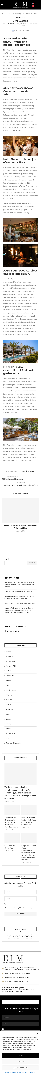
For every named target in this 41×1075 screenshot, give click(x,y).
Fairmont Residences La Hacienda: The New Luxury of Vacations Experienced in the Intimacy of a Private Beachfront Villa (19, 610)
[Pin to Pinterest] (30, 471)
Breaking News (11, 733)
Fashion (8, 671)
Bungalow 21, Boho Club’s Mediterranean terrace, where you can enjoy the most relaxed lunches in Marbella (28, 853)
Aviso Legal (33, 1072)
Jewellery (9, 700)
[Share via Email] (33, 471)
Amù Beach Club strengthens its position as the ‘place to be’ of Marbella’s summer (11, 822)
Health (8, 680)
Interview (9, 695)
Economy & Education (13, 743)
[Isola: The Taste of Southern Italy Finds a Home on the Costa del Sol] (29, 810)
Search (6, 559)
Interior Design (11, 690)
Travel (8, 714)
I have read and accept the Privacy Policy (18, 908)
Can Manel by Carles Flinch (9, 847)
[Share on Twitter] (28, 472)
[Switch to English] (33, 3)
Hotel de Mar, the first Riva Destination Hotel (19, 603)
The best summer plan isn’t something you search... (20, 526)
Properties (9, 709)
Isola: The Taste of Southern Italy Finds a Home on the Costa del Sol (28, 821)
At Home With (11, 666)
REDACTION (9, 24)
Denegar (20, 1062)
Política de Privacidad (23, 1072)
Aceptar (20, 1056)
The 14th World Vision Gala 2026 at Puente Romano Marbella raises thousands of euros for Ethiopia (20, 585)
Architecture (10, 656)
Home (4, 13)
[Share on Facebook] (26, 471)
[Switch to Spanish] (33, 6)
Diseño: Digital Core (15, 991)
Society (8, 724)
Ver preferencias (20, 1068)
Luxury (8, 719)
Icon (7, 685)
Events (8, 652)
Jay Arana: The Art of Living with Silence (18, 591)
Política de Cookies (10, 1072)
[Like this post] (24, 471)
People (8, 704)
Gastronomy (16, 13)
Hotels (8, 729)
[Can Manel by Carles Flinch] (12, 838)
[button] (38, 1033)
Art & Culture (10, 661)
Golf (7, 738)
